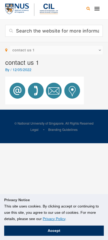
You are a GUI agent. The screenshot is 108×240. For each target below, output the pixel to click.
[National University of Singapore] (17, 8)
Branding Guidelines (63, 129)
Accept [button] (54, 230)
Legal (34, 129)
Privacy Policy (54, 219)
